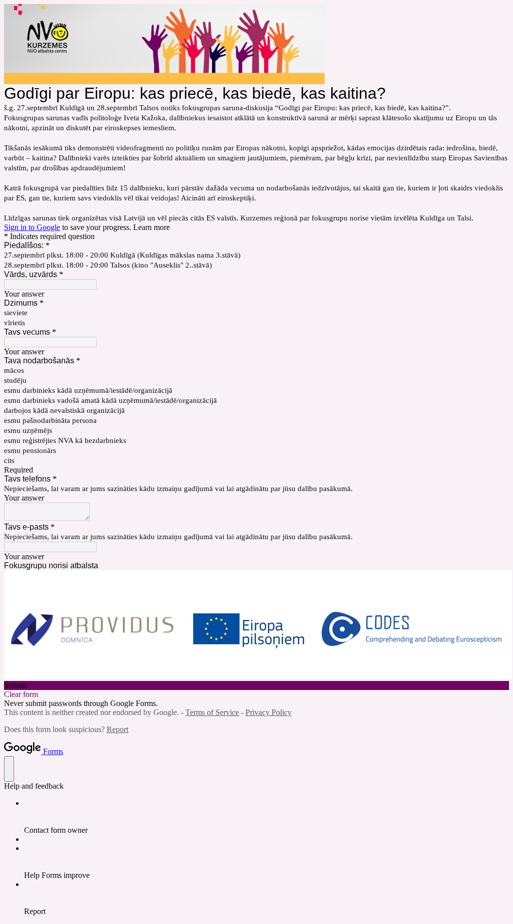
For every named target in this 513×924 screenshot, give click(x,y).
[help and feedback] (9, 769)
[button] (256, 685)
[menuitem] (266, 817)
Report (117, 729)
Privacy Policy (268, 712)
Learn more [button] (151, 227)
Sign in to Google (32, 227)
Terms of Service (212, 712)
